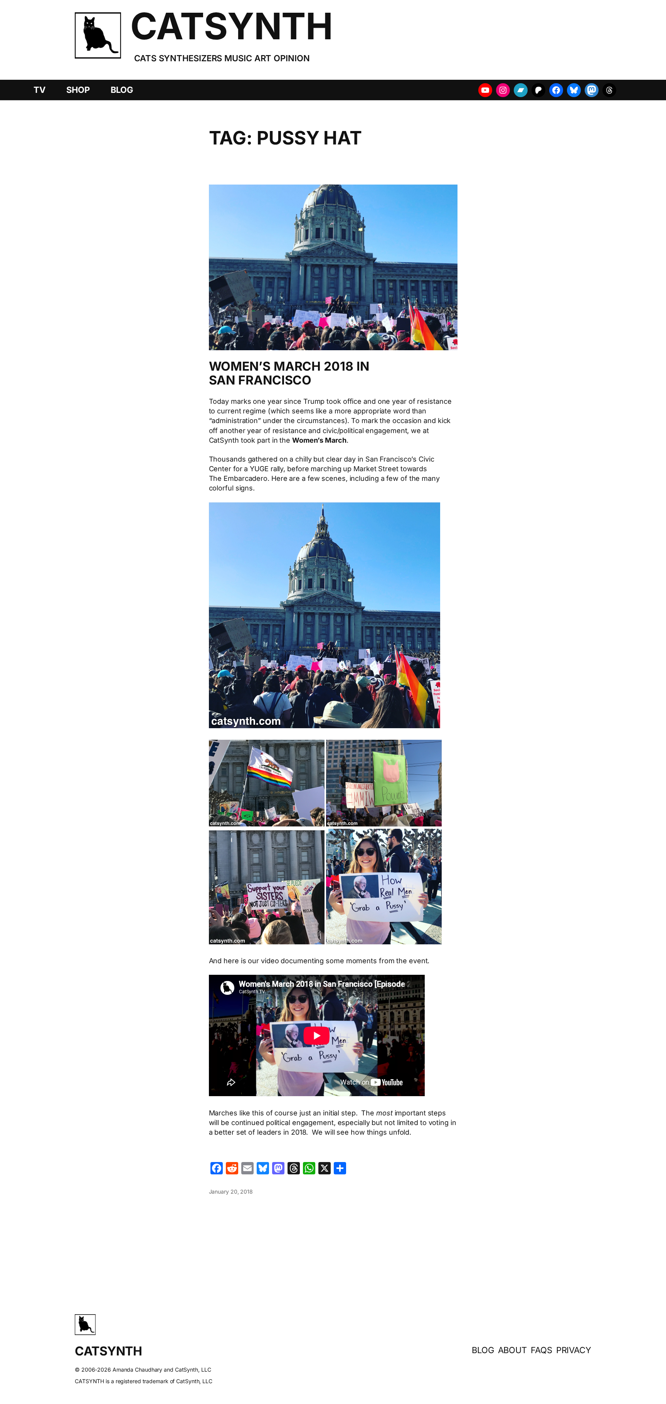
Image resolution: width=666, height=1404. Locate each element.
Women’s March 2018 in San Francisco (289, 373)
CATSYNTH (231, 26)
